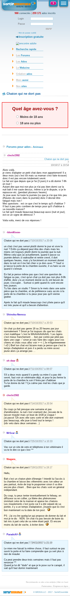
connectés (22, 13)
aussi (22, 80)
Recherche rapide (26, 49)
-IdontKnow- (14, 232)
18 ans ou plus (30, 123)
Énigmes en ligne (60, 586)
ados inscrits (44, 13)
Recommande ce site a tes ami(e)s (41, 582)
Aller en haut (62, 582)
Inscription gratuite (31, 36)
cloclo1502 (13, 155)
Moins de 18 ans (31, 116)
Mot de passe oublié (27, 33)
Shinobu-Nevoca (16, 314)
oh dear (11, 360)
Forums (23, 55)
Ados (21, 61)
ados (24, 73)
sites (21, 86)
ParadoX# (12, 534)
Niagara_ (12, 459)
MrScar (11, 433)
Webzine (22, 67)
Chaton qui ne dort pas (56, 159)
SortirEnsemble (61, 592)
